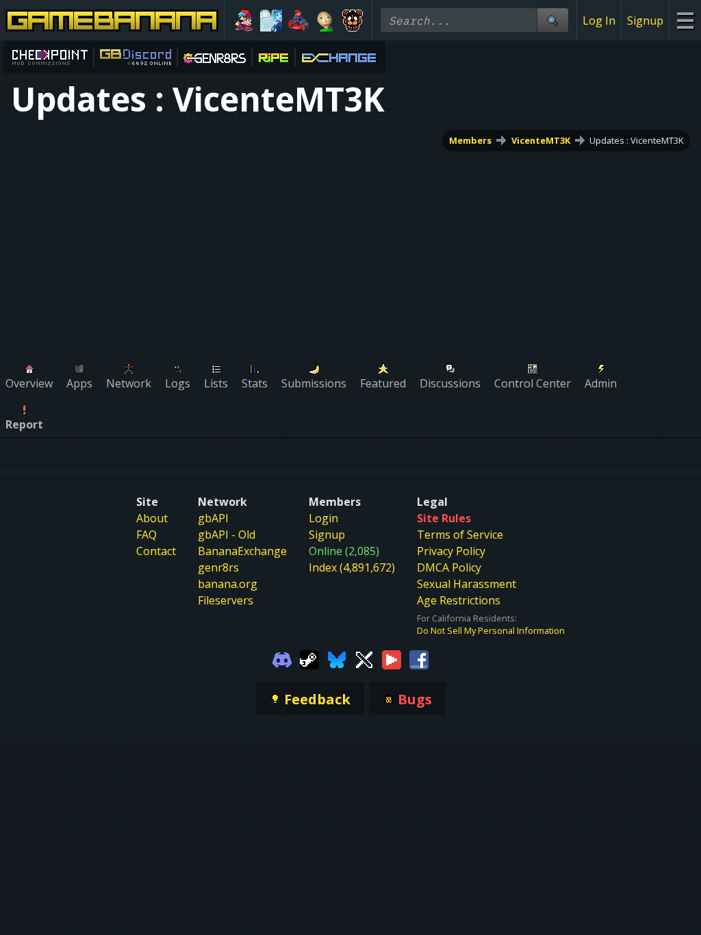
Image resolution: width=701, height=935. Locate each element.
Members (470, 140)
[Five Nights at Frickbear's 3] (352, 20)
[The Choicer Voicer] (271, 20)
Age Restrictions (458, 600)
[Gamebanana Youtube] (392, 658)
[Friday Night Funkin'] (243, 20)
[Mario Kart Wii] (298, 20)
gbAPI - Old (226, 534)
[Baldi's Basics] (325, 20)
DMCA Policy (449, 567)
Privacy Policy (451, 551)
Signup (645, 20)
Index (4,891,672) (352, 567)
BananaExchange (242, 551)
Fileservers (225, 600)
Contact (156, 551)
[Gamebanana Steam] (309, 658)
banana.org (227, 583)
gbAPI (213, 518)
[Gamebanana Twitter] (364, 658)
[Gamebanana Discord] (282, 658)
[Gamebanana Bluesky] (337, 658)
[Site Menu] (685, 20)
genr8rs (218, 567)
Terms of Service (460, 534)
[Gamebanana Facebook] (419, 658)
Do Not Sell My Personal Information (491, 630)
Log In (599, 20)
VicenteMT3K (540, 140)
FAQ (146, 534)
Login (323, 518)
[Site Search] (552, 20)
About (152, 518)
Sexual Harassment (466, 583)
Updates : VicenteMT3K (636, 140)
